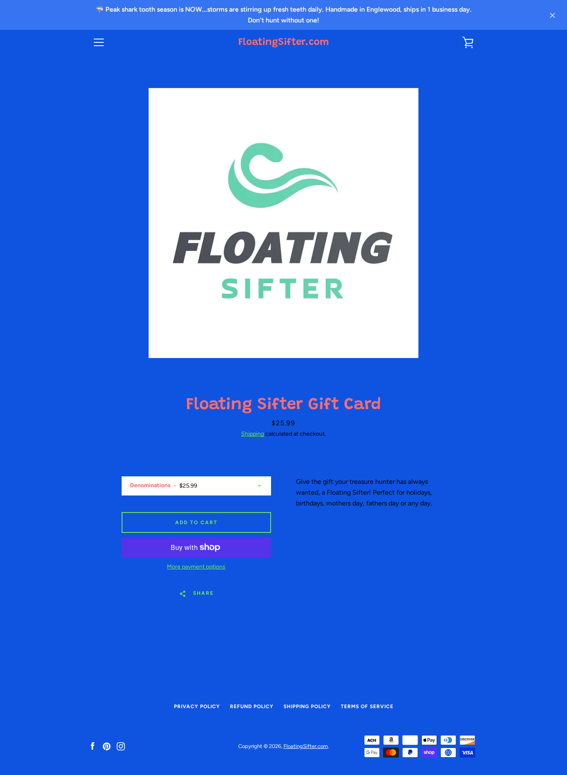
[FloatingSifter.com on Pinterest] (107, 746)
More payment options (196, 566)
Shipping (252, 433)
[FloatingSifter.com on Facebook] (92, 746)
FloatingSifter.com (283, 42)
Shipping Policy (307, 706)
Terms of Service (367, 706)
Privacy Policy (197, 706)
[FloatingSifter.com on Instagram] (121, 746)
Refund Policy (252, 706)
